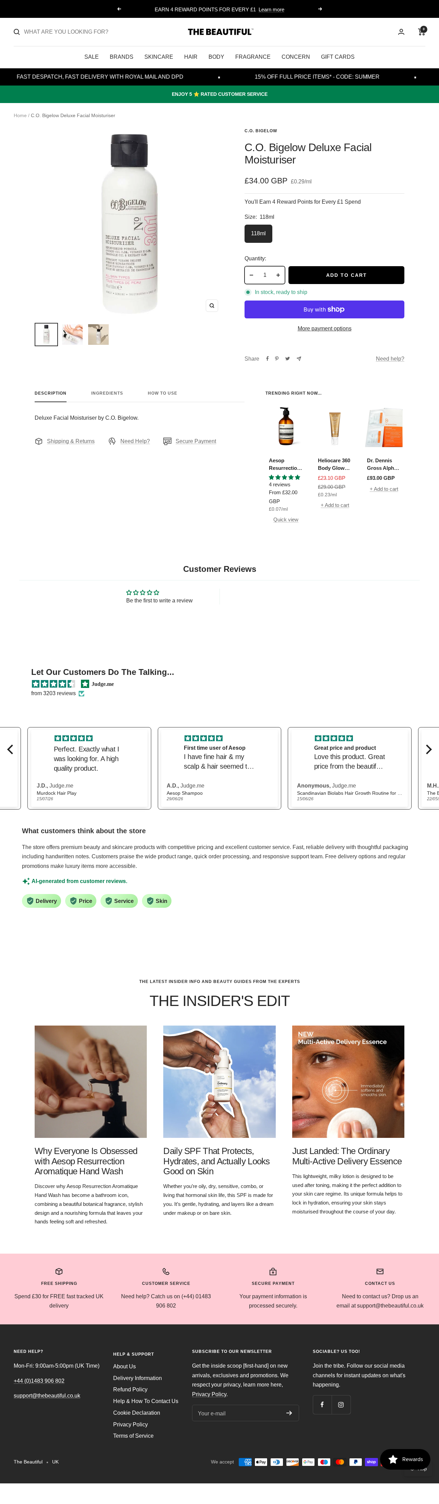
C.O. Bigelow (261, 130)
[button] (12, 749)
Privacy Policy (130, 1424)
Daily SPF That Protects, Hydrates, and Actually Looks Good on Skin (216, 1161)
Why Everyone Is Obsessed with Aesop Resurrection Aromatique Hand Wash (86, 1161)
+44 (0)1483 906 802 (39, 1381)
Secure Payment (196, 441)
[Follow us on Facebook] (322, 1404)
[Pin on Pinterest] (276, 358)
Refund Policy (130, 1389)
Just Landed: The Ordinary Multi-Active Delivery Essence (347, 1156)
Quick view (285, 519)
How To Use (162, 393)
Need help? (390, 359)
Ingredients (107, 393)
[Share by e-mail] (299, 359)
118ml (258, 233)
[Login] (401, 32)
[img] (53, 684)
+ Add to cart (335, 505)
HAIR (191, 57)
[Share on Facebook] (267, 358)
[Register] (289, 1413)
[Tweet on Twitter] (287, 358)
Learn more (271, 9)
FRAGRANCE (253, 57)
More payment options (325, 328)
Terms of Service (133, 1436)
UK (55, 1462)
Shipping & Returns (71, 441)
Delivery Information (137, 1378)
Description (51, 393)
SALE (91, 57)
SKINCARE (158, 57)
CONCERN (296, 57)
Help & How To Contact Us (145, 1401)
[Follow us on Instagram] (341, 1404)
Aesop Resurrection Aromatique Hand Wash (284, 464)
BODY (216, 57)
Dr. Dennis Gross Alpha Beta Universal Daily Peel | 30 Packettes (383, 464)
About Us (124, 1366)
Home (20, 115)
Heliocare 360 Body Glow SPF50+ (334, 464)
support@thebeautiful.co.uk (47, 1396)
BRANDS (121, 57)
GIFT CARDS (338, 57)
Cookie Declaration (136, 1413)
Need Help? (135, 441)
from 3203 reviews (53, 693)
